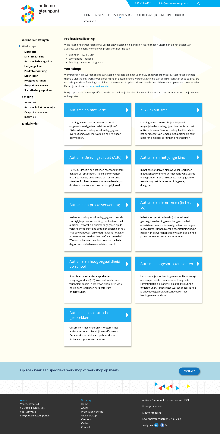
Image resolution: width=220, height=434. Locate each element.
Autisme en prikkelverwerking (94, 204)
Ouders (180, 15)
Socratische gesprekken (38, 90)
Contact (90, 21)
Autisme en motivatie (87, 109)
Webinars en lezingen (35, 40)
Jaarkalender (30, 123)
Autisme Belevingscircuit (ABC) (95, 157)
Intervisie (30, 117)
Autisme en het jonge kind (162, 157)
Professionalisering (120, 15)
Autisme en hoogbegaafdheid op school (94, 264)
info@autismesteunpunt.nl (174, 3)
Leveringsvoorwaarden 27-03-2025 (162, 418)
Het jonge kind (33, 66)
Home (88, 15)
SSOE (186, 400)
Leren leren (31, 75)
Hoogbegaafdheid (35, 80)
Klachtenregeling (151, 412)
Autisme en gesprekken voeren (166, 263)
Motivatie (30, 51)
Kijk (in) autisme (34, 56)
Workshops (29, 46)
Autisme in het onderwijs (39, 107)
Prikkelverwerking (35, 71)
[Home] (49, 15)
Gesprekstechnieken (36, 112)
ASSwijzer (30, 102)
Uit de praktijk (147, 15)
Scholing (27, 97)
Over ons (166, 15)
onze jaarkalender (99, 86)
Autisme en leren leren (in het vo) (165, 205)
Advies (99, 15)
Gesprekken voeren (36, 85)
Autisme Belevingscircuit (39, 61)
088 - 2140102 (143, 3)
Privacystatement (152, 406)
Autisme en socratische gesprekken (89, 315)
